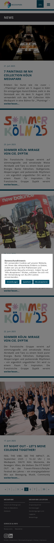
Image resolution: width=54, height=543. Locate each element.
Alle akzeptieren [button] (41, 282)
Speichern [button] (27, 282)
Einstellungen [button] (12, 282)
